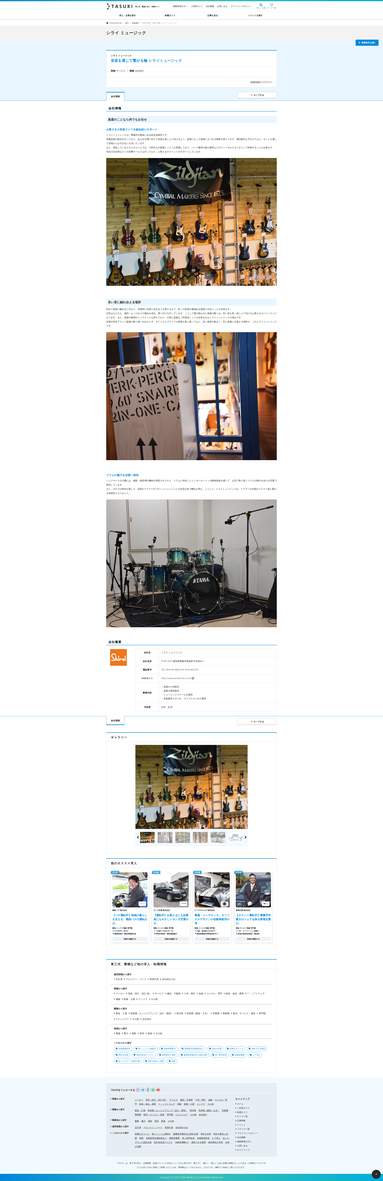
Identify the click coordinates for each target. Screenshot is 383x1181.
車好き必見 (123, 1055)
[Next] (246, 837)
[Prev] (138, 837)
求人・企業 (261, 8)
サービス (159, 993)
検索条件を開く (368, 42)
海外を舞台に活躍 (156, 1061)
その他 (154, 999)
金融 (201, 993)
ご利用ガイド (196, 6)
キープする (258, 95)
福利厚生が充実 (168, 1055)
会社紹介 (146, 1019)
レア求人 (256, 1055)
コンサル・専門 (214, 993)
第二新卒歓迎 (221, 1055)
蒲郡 (134, 1033)
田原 (142, 1033)
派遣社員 (154, 979)
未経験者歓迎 (124, 1048)
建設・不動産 (174, 993)
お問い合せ (222, 6)
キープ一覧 (271, 8)
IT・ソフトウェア (256, 993)
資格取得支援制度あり (194, 1048)
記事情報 (241, 1120)
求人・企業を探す (127, 15)
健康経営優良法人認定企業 (195, 1055)
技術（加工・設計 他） (139, 993)
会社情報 (115, 96)
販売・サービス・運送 (244, 1013)
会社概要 (210, 6)
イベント (241, 1124)
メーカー (120, 993)
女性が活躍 (217, 1048)
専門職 (262, 1013)
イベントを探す (255, 15)
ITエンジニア (122, 1019)
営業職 (216, 1013)
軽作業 (180, 1013)
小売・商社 (189, 993)
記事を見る (213, 15)
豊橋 (118, 1033)
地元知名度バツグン (145, 1055)
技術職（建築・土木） (198, 1013)
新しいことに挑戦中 (147, 1048)
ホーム (240, 1104)
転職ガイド (170, 15)
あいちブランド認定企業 (129, 1061)
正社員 (119, 979)
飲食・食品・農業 (235, 993)
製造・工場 (121, 1013)
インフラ (142, 999)
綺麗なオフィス (236, 1048)
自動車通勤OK (170, 1048)
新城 (150, 1033)
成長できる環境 (258, 1048)
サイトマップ (243, 1150)
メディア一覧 (243, 1129)
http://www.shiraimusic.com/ (176, 678)
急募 (173, 1061)
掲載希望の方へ (180, 6)
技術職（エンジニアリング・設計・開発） (151, 1013)
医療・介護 (129, 999)
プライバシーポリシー (240, 6)
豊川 (126, 1033)
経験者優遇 (239, 1055)
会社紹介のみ (168, 979)
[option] (191, 787)
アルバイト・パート (136, 979)
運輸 (118, 999)
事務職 (226, 1013)
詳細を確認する (130, 939)
